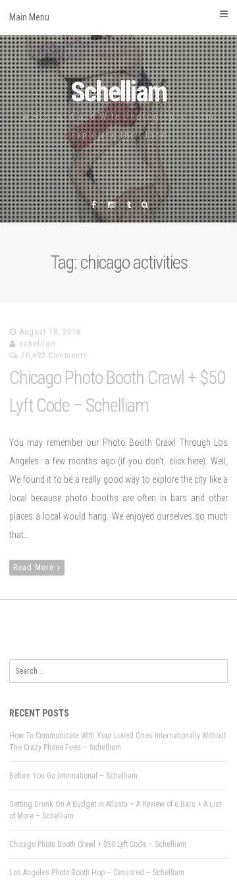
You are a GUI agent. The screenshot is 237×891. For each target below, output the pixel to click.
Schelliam (118, 92)
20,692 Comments (54, 355)
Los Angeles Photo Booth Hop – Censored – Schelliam (96, 872)
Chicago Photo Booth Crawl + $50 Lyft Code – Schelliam (97, 844)
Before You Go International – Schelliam (73, 775)
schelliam (38, 343)
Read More (33, 567)
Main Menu (29, 17)
